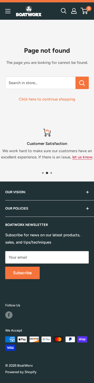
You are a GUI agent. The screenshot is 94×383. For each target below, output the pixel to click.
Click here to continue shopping (47, 99)
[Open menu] (7, 11)
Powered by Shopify (21, 372)
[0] (84, 11)
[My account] (74, 11)
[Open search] (64, 11)
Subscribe (22, 272)
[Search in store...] (82, 83)
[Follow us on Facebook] (9, 315)
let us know (82, 157)
